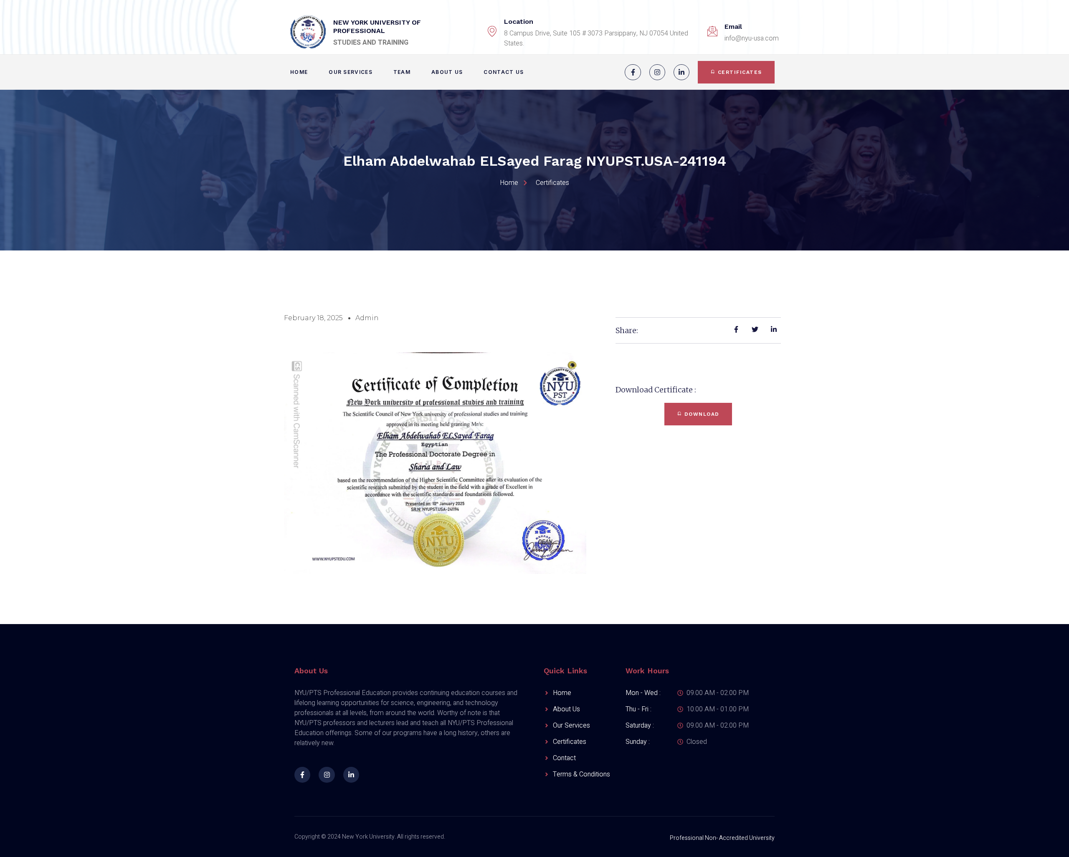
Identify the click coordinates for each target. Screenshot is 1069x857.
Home (299, 72)
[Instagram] (657, 72)
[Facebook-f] (633, 72)
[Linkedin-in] (681, 72)
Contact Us (504, 72)
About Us (447, 72)
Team (401, 72)
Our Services (350, 72)
